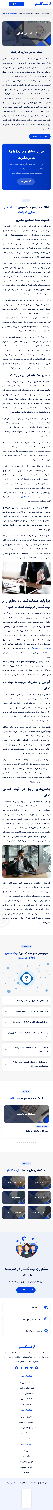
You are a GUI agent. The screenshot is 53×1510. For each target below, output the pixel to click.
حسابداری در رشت (21, 496)
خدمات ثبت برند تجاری (26, 13)
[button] (35, 1142)
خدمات (37, 13)
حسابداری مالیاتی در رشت (37, 1131)
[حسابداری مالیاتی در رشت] (26, 1114)
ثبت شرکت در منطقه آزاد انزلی (38, 648)
